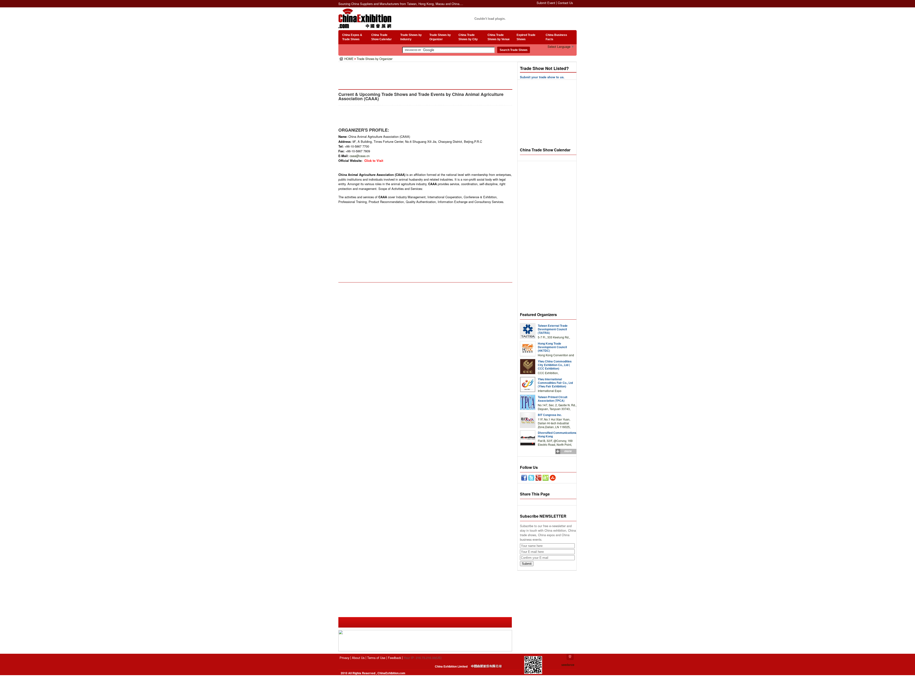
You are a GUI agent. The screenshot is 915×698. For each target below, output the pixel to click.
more (568, 451)
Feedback (394, 657)
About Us (358, 657)
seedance (567, 664)
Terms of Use (376, 657)
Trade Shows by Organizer (374, 58)
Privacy (344, 657)
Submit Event (546, 2)
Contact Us (565, 2)
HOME (349, 58)
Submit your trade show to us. (542, 77)
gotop (570, 657)
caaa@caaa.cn (360, 155)
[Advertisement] (426, 73)
